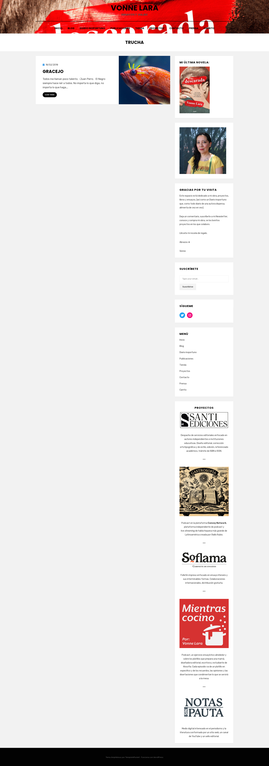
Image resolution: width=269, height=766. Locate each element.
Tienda (139, 28)
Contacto (176, 28)
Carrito (209, 28)
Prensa (193, 28)
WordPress (158, 757)
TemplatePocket (132, 757)
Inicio (58, 28)
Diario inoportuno (92, 28)
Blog (71, 28)
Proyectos (156, 28)
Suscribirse (187, 287)
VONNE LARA (134, 8)
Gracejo (53, 71)
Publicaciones (120, 28)
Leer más (49, 95)
